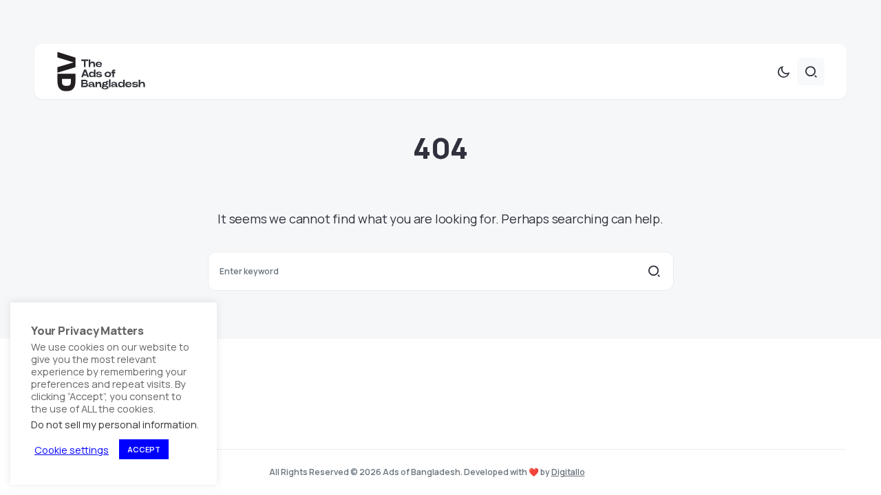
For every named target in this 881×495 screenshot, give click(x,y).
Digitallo (568, 472)
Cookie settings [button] (71, 449)
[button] (783, 71)
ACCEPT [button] (143, 449)
